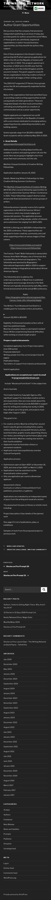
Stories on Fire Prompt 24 (14, 627)
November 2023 (10, 703)
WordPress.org (10, 878)
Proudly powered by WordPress (15, 894)
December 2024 (10, 679)
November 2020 (10, 776)
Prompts (7, 834)
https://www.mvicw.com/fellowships (25, 248)
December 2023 (10, 698)
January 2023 (9, 718)
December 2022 (10, 722)
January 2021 (9, 766)
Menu (27, 13)
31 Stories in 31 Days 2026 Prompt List (20, 612)
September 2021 (11, 747)
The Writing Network (24, 3)
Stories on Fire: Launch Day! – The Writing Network (25, 642)
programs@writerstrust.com (26, 378)
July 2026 (8, 659)
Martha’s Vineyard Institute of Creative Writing (26, 187)
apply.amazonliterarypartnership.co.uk (19, 144)
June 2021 (8, 761)
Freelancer (8, 820)
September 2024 (11, 684)
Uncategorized (10, 849)
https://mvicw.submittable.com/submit (25, 245)
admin (26, 21)
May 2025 (8, 669)
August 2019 (9, 781)
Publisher (8, 839)
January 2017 (9, 795)
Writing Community (37, 549)
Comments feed (10, 873)
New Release (9, 824)
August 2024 (9, 688)
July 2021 (7, 756)
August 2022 (9, 727)
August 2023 (9, 713)
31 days (7, 810)
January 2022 (9, 737)
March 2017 (8, 785)
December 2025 (10, 664)
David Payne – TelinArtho (16, 645)
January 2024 (9, 693)
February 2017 (10, 790)
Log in (6, 863)
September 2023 (11, 708)
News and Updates (16, 546)
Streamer (8, 844)
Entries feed (9, 868)
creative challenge (16, 549)
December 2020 (10, 771)
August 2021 (9, 751)
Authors (7, 815)
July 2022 (8, 732)
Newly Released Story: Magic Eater (18, 617)
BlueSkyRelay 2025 (12, 622)
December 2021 (10, 742)
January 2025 (9, 674)
